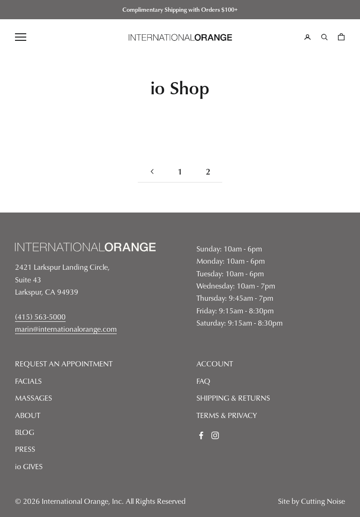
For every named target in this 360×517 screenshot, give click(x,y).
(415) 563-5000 (40, 317)
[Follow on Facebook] (201, 435)
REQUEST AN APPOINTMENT (63, 363)
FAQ (203, 381)
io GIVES (29, 466)
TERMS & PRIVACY (226, 415)
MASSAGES (33, 398)
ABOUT (27, 415)
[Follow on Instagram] (215, 435)
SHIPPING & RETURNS (233, 398)
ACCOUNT (214, 363)
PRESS (25, 449)
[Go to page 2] (152, 171)
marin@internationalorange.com (66, 329)
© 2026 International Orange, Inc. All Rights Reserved (100, 501)
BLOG (24, 432)
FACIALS (28, 381)
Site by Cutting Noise (311, 501)
